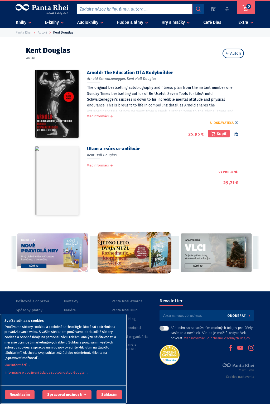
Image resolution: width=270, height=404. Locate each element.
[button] (20, 394)
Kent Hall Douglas (141, 78)
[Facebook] (230, 348)
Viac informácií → (17, 365)
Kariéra (70, 310)
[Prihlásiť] (227, 9)
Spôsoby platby (29, 310)
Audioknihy (88, 22)
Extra (243, 22)
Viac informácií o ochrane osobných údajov (217, 338)
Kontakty (71, 301)
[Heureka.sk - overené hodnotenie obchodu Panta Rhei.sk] (170, 354)
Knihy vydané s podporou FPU (124, 346)
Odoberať (237, 316)
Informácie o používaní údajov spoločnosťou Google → (46, 372)
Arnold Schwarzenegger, (106, 78)
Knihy (21, 22)
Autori (235, 53)
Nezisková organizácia (130, 337)
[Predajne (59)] (213, 9)
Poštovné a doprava (32, 301)
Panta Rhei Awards (127, 301)
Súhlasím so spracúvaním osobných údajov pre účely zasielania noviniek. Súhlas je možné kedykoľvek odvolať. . (212, 333)
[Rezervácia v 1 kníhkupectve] (236, 134)
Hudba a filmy (130, 22)
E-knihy (52, 22)
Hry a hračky (174, 22)
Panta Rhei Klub (125, 310)
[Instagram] (251, 348)
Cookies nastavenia (240, 377)
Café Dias (212, 22)
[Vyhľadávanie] (198, 9)
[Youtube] (240, 348)
